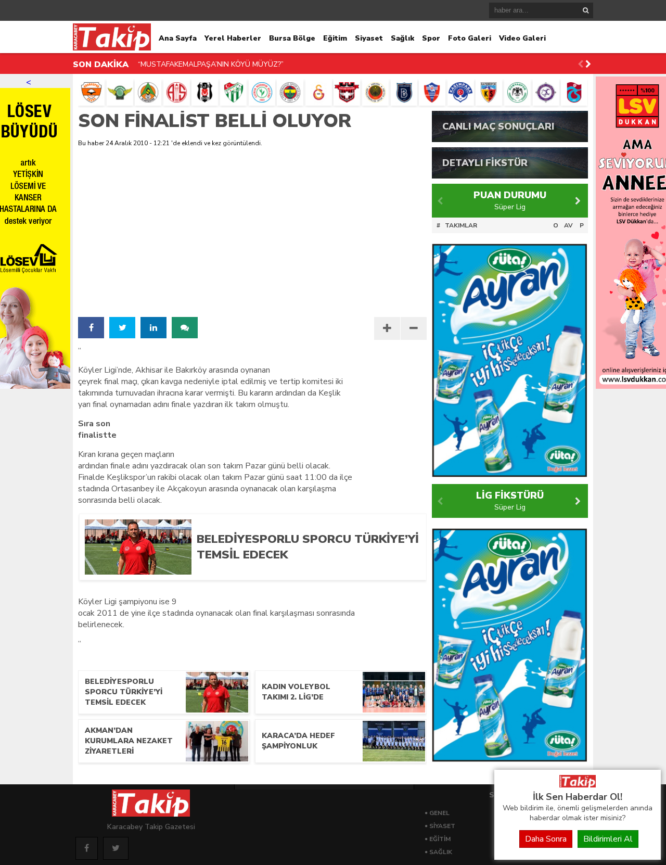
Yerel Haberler (232, 38)
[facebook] (91, 327)
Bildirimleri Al (608, 839)
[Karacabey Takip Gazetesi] (577, 785)
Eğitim (335, 38)
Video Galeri (522, 38)
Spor (431, 38)
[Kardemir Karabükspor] (432, 92)
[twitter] (122, 327)
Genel (439, 813)
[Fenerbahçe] (290, 92)
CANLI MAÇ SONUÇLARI (498, 126)
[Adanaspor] (91, 92)
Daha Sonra (546, 839)
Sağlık (402, 38)
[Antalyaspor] (176, 92)
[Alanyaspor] (148, 92)
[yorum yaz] (185, 327)
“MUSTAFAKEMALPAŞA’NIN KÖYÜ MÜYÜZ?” (211, 64)
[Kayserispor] (489, 92)
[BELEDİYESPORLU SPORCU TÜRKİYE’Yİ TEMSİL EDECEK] (303, 571)
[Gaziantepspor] (347, 92)
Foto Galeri (469, 38)
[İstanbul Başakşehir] (404, 92)
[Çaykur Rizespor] (262, 92)
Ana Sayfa (178, 38)
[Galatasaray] (318, 92)
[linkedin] (153, 327)
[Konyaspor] (517, 92)
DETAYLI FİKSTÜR (485, 163)
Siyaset (369, 38)
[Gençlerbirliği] (375, 92)
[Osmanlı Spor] (546, 92)
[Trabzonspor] (574, 92)
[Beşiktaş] (204, 92)
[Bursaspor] (233, 92)
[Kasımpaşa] (460, 92)
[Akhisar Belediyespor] (120, 92)
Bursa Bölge (292, 38)
